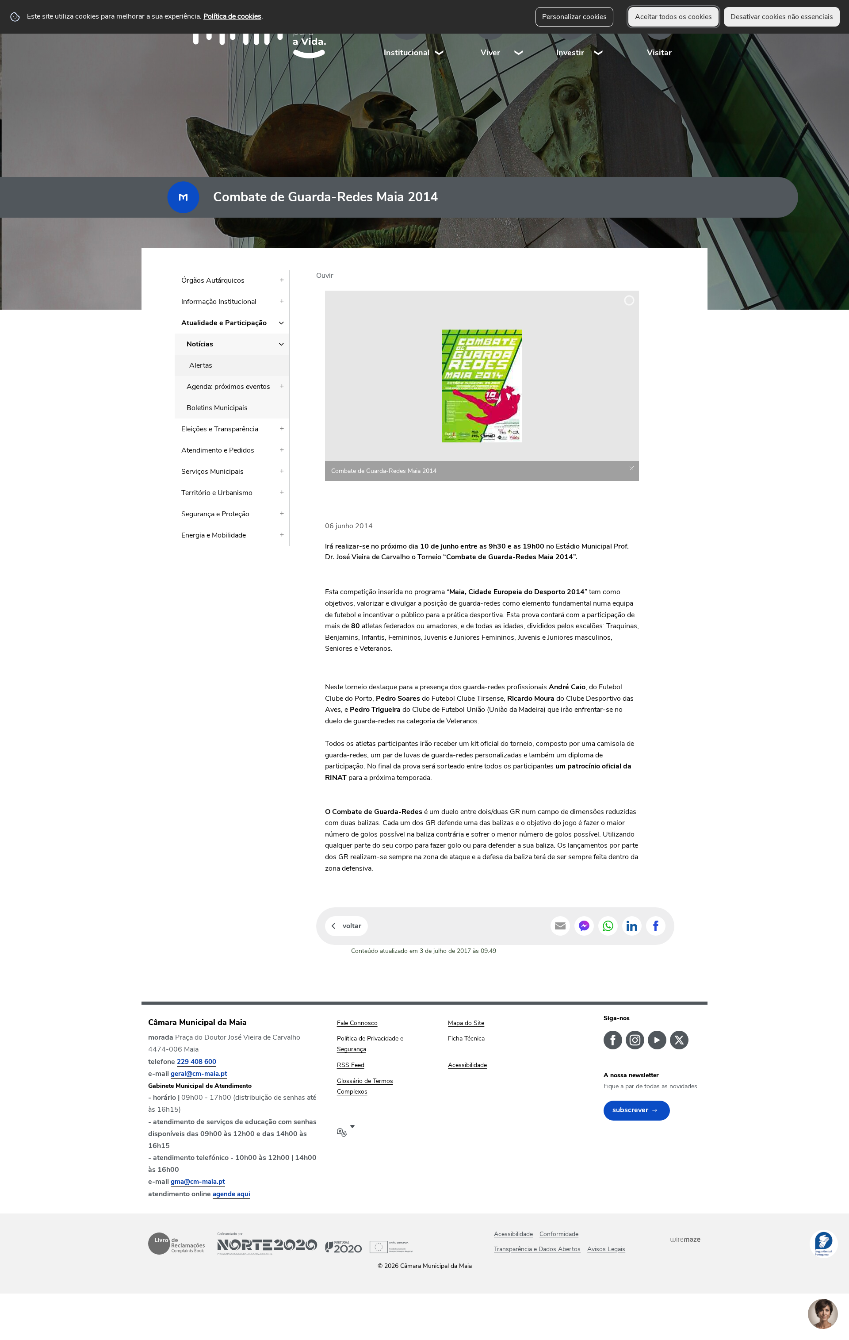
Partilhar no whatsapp (608, 926)
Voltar (352, 926)
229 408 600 (196, 1061)
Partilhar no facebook (655, 926)
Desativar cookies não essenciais (781, 17)
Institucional (407, 52)
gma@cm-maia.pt (198, 1181)
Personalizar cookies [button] (574, 17)
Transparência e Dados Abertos (537, 1249)
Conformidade (558, 1234)
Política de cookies (232, 16)
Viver (490, 52)
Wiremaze (685, 1240)
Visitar (659, 52)
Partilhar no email (560, 926)
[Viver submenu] (519, 35)
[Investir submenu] (598, 35)
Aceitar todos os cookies (673, 17)
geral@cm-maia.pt (199, 1073)
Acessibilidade (513, 1234)
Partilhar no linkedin (632, 926)
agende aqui (231, 1194)
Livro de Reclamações (176, 1243)
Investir (570, 52)
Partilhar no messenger (584, 926)
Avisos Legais (606, 1249)
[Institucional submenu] (439, 35)
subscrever (630, 1110)
